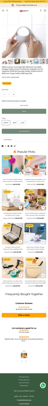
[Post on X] (5, 146)
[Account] (41, 10)
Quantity (5, 89)
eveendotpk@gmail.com (24, 400)
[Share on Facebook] (2, 146)
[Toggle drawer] (3, 10)
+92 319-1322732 (24, 403)
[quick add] (20, 173)
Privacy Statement (24, 380)
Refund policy (24, 385)
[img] (24, 330)
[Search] (7, 10)
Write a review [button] (24, 315)
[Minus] (4, 94)
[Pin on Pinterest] (8, 146)
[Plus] (13, 94)
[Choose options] (43, 173)
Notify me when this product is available (14, 101)
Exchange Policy (24, 377)
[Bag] (45, 10)
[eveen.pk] (24, 10)
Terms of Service (24, 382)
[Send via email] (11, 146)
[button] (14, 146)
